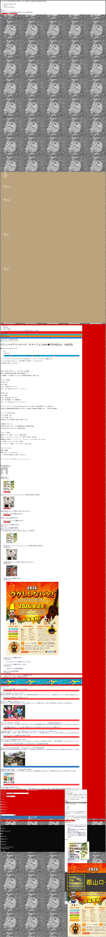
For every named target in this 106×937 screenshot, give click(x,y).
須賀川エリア (4, 806)
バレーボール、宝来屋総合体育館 (9, 339)
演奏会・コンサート (6, 831)
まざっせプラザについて (9, 4)
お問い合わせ (13, 13)
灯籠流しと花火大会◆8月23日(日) (76, 832)
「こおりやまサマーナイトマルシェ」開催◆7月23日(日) (17, 675)
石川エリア (3, 812)
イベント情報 (5, 13)
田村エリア (3, 809)
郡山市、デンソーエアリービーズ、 (10, 340)
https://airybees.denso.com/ (24, 459)
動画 (2, 833)
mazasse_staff (6, 353)
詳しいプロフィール (70, 820)
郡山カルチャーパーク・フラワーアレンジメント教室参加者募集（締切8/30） (77, 826)
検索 (66, 801)
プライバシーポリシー (9, 7)
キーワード (68, 790)
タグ (66, 794)
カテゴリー (68, 791)
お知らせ (3, 334)
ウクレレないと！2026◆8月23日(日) (77, 834)
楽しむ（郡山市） (5, 336)
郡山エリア (3, 337)
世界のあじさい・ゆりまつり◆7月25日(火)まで (15, 676)
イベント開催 (4, 333)
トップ (2, 799)
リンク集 (3, 851)
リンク (5, 5)
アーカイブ (68, 903)
